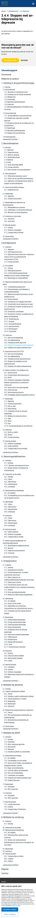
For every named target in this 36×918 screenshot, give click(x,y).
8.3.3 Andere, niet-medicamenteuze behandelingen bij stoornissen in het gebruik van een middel (19, 842)
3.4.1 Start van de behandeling (13, 338)
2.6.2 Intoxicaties (9, 221)
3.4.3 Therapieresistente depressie (15, 342)
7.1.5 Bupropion (9, 749)
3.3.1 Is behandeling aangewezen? (15, 287)
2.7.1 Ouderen (8, 227)
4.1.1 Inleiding (8, 463)
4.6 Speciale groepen (9, 529)
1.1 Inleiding (6, 87)
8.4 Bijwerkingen (8, 849)
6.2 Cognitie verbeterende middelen (14, 691)
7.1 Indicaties (7, 737)
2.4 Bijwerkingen (8, 193)
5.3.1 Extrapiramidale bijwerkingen (14, 620)
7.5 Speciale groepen (9, 802)
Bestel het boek (10, 60)
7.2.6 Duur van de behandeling (13, 773)
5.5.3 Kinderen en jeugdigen (12, 672)
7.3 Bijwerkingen (8, 784)
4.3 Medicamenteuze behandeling (13, 490)
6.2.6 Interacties (9, 706)
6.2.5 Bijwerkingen (10, 704)
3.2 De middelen (8, 265)
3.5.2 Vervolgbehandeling (12, 356)
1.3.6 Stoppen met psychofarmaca (14, 133)
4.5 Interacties (7, 515)
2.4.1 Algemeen (9, 196)
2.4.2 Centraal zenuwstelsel (12, 198)
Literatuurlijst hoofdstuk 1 (10, 139)
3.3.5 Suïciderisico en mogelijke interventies (18, 301)
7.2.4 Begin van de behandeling (13, 768)
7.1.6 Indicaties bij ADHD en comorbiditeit (17, 752)
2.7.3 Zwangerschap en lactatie (13, 232)
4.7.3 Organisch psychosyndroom (14, 550)
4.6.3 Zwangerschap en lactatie (13, 537)
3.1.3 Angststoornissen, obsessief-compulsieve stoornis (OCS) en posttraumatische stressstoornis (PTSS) (19, 257)
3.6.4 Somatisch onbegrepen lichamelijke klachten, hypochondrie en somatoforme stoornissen (16, 382)
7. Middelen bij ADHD (10, 733)
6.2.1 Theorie (8, 694)
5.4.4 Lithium (8, 660)
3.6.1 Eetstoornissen (10, 372)
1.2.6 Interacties (9, 104)
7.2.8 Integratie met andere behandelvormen (17, 778)
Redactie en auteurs (10, 79)
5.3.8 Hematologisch (10, 639)
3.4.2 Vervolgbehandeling (12, 340)
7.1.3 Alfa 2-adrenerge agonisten (14, 744)
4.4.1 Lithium (8, 504)
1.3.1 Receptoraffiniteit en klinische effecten (17, 115)
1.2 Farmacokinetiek (9, 89)
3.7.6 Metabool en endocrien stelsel (15, 416)
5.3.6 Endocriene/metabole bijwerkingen (16, 634)
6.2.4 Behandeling (9, 701)
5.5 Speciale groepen (9, 664)
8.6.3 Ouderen (8, 861)
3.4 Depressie (7, 335)
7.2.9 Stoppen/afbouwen (12, 780)
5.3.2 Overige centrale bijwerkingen (15, 622)
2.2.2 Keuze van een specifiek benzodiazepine (18, 178)
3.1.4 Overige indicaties (11, 262)
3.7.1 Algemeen (9, 401)
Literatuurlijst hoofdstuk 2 (10, 239)
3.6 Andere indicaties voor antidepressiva (15, 370)
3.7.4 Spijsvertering (10, 408)
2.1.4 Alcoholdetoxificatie (12, 157)
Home (3, 882)
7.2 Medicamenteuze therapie (12, 755)
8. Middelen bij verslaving (12, 817)
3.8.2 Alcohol (8, 435)
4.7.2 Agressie (8, 548)
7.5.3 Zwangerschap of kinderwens (15, 809)
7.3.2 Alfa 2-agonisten (11, 789)
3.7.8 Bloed (7, 421)
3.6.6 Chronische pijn (10, 390)
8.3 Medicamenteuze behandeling (13, 830)
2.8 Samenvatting (8, 236)
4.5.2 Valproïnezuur (10, 520)
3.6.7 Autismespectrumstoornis (14, 392)
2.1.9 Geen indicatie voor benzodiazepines (17, 169)
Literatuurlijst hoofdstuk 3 (10, 452)
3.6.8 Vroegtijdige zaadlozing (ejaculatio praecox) (19, 395)
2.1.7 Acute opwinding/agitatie (13, 165)
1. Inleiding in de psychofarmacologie (17, 83)
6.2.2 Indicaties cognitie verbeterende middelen (19, 696)
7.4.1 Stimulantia (9, 795)
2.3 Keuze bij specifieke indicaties (13, 187)
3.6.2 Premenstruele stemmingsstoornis (16, 375)
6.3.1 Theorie (8, 712)
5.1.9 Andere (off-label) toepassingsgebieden (18, 594)
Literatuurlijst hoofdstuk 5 (10, 681)
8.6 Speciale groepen (9, 854)
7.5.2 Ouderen (8, 807)
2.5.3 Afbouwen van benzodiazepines (15, 212)
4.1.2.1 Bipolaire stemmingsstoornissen (16, 465)
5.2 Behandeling (8, 598)
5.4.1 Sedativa (8, 653)
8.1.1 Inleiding (8, 824)
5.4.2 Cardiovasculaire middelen (14, 656)
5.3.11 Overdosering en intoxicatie (14, 647)
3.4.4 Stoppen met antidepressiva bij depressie (18, 345)
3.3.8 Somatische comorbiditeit (14, 311)
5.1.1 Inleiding (8, 567)
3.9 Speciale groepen (9, 441)
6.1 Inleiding (7, 689)
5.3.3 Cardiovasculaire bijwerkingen (15, 624)
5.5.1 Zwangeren (9, 667)
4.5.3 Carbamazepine (10, 523)
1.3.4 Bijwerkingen (9, 128)
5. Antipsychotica (9, 561)
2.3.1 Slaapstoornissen (11, 190)
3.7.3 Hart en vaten (10, 406)
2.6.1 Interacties (9, 219)
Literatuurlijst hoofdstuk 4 (10, 557)
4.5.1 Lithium (8, 518)
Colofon (4, 873)
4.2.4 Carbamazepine (10, 484)
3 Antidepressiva (8, 243)
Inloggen (24, 60)
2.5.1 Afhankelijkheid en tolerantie (14, 207)
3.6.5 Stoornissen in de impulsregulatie (16, 387)
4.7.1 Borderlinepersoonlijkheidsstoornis (16, 545)
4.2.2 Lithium (8, 479)
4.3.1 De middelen (10, 493)
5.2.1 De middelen (10, 601)
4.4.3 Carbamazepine (10, 509)
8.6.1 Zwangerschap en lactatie (13, 856)
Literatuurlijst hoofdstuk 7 (10, 813)
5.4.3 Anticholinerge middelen (13, 658)
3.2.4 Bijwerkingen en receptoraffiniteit (16, 278)
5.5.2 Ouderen (8, 669)
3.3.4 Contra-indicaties (11, 299)
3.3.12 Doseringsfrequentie (12, 324)
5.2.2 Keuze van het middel (12, 603)
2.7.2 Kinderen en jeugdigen (12, 230)
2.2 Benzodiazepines (9, 173)
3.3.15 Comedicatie (10, 331)
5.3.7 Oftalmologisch (10, 637)
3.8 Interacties (7, 430)
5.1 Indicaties (7, 565)
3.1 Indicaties (7, 247)
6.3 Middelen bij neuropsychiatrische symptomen (18, 710)
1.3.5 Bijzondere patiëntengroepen (14, 130)
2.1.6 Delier (7, 162)
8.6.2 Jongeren (9, 858)
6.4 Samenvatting (8, 726)
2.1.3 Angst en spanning (11, 155)
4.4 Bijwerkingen (8, 502)
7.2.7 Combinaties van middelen (14, 775)
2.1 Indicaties (7, 147)
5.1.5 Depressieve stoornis (12, 582)
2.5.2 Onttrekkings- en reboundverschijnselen (18, 210)
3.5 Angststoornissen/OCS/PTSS (13, 351)
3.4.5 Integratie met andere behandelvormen (17, 347)
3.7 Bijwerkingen (8, 399)
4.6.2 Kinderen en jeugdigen (12, 534)
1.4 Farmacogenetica (9, 137)
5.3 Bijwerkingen (8, 617)
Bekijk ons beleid (16, 905)
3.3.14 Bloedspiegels (11, 329)
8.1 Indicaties (7, 821)
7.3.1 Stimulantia (9, 786)
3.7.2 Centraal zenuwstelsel (12, 404)
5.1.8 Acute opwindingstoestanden (15, 592)
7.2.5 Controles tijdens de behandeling (16, 770)
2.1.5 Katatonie (8, 160)
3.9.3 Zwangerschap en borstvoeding (15, 448)
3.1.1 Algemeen (9, 249)
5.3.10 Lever (8, 644)
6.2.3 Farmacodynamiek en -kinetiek (15, 699)
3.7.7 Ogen (7, 418)
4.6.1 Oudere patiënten (11, 532)
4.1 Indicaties (7, 460)
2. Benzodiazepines (9, 143)
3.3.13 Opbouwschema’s (11, 326)
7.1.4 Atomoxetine (10, 747)
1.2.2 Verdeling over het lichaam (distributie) (17, 94)
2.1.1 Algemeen (9, 150)
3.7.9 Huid (7, 423)
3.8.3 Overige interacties (11, 437)
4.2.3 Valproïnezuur (10, 482)
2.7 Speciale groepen (9, 225)
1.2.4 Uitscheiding (9, 99)
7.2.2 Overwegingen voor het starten (15, 760)
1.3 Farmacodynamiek (9, 113)
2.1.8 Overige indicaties (11, 167)
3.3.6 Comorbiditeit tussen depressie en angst (18, 304)
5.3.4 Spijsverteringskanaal (12, 627)
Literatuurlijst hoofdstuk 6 (10, 729)
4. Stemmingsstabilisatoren (13, 456)
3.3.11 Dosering (9, 321)
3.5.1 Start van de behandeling (13, 354)
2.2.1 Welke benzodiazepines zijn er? (15, 176)
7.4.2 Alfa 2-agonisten (11, 798)
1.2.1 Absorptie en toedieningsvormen (16, 92)
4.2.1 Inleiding (8, 477)
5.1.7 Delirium (8, 590)
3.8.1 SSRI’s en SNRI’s (11, 432)
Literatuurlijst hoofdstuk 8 (10, 865)
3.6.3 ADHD (8, 377)
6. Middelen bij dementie (12, 685)
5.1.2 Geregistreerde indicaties (13, 570)
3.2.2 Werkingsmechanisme (12, 270)
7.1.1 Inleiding (8, 739)
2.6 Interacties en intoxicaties (12, 216)
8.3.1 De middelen (10, 832)
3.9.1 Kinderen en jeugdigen (12, 443)
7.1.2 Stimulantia (9, 742)
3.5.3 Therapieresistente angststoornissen (17, 359)
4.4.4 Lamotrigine (9, 512)
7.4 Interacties (7, 793)
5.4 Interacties (7, 651)
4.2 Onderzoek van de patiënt (12, 474)
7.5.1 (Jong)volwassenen (12, 804)
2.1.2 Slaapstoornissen (11, 152)
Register (5, 869)
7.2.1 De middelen (10, 758)
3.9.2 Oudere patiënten (11, 446)
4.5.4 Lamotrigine (9, 525)
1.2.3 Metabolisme (10, 97)
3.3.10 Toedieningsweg (11, 319)
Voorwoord (6, 74)
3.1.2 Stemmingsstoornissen (13, 252)
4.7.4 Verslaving (9, 553)
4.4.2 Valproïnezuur (10, 507)
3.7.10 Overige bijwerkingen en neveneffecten (18, 426)
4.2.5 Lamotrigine (9, 486)
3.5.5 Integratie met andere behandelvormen (17, 366)
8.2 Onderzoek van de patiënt (12, 827)
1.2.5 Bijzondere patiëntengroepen (14, 102)
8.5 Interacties (7, 851)
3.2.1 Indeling (8, 268)
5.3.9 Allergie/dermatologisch (13, 642)
